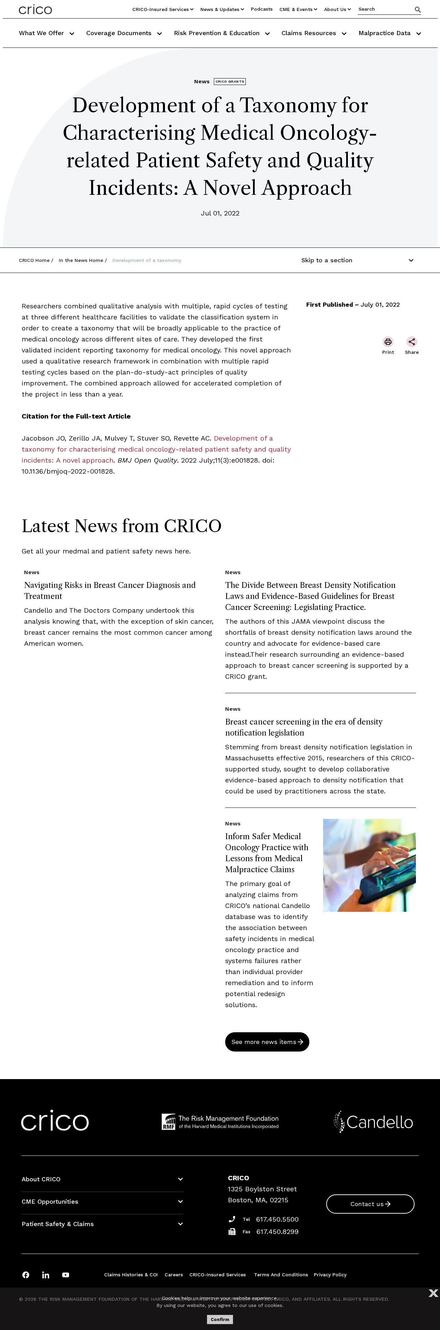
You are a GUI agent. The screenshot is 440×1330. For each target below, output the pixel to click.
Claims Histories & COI (131, 1274)
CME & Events (295, 9)
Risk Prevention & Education (218, 32)
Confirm (220, 1319)
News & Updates (219, 9)
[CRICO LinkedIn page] (46, 1274)
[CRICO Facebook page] (26, 1274)
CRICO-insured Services (160, 9)
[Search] (418, 9)
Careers (174, 1274)
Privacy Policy (330, 1274)
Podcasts (262, 9)
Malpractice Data (386, 32)
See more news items (263, 1041)
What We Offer (42, 32)
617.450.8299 (277, 1231)
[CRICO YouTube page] (66, 1274)
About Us (335, 9)
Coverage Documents (120, 32)
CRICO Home (34, 260)
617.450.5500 (277, 1219)
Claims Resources (310, 32)
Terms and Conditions (281, 1274)
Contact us (367, 1203)
